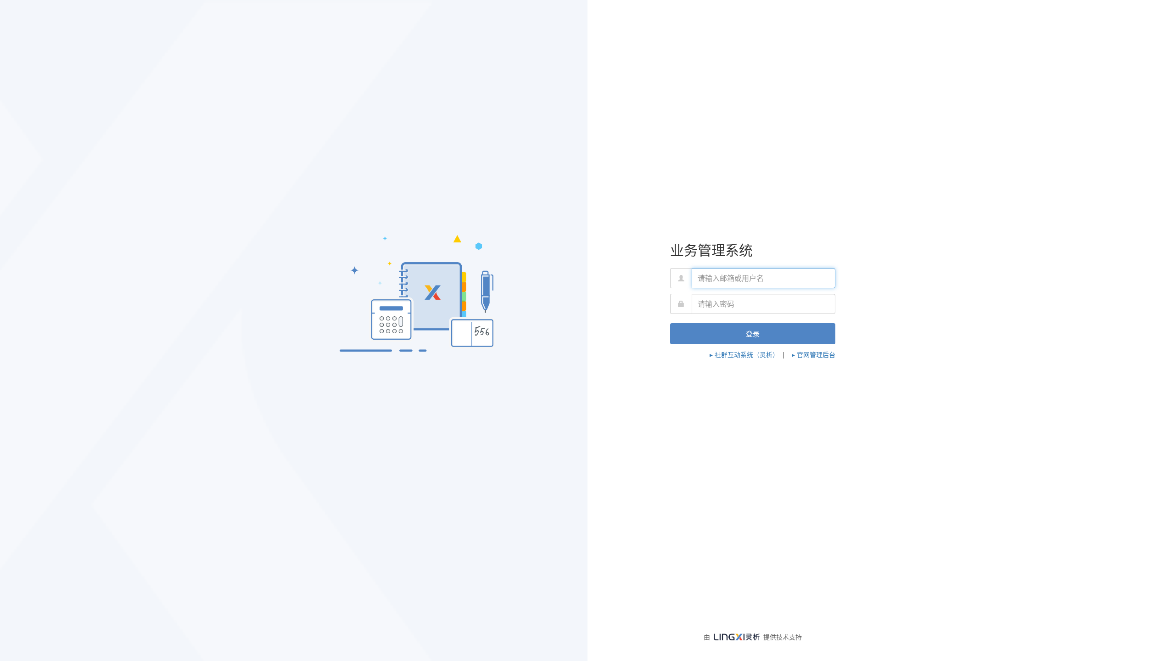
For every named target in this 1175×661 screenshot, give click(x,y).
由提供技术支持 (753, 636)
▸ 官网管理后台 (813, 354)
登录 (753, 333)
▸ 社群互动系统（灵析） (744, 354)
